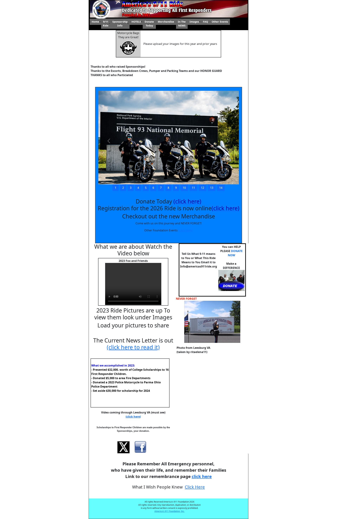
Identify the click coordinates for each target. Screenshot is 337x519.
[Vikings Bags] (128, 48)
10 (184, 188)
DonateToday (149, 23)
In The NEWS (182, 23)
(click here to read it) (133, 347)
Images (194, 21)
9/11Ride (105, 23)
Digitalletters (107, 517)
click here (202, 476)
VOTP (94, 517)
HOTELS (136, 21)
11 (193, 188)
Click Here (195, 487)
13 (211, 188)
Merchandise (166, 21)
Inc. (182, 511)
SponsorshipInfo (120, 23)
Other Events (220, 21)
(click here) (185, 230)
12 (202, 188)
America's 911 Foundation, (167, 511)
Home (95, 21)
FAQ (205, 21)
